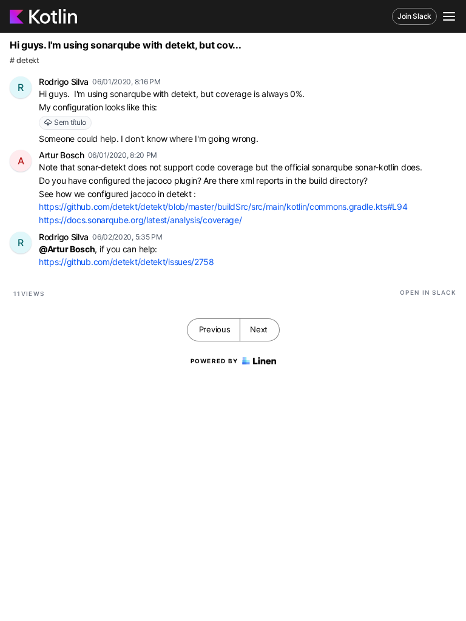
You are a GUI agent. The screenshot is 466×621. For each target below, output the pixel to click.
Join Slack (414, 16)
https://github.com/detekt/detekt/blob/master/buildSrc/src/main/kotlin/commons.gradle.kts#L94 (223, 206)
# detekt (24, 60)
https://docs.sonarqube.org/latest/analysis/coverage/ (140, 220)
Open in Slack (428, 292)
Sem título (70, 122)
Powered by (214, 360)
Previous (215, 329)
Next (259, 329)
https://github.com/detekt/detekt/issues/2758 (126, 262)
